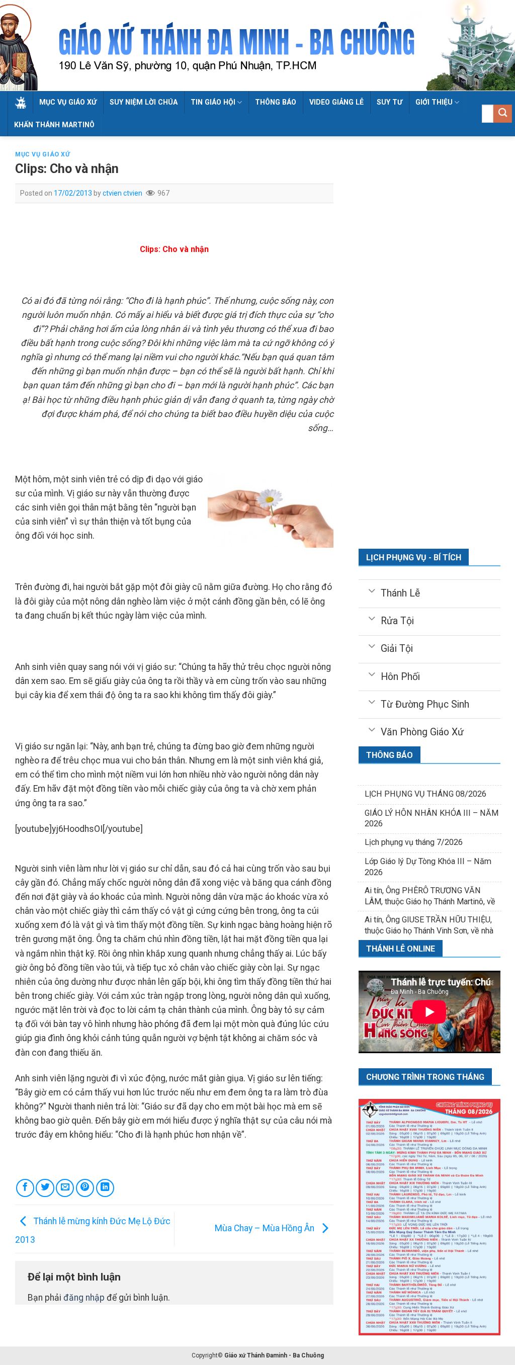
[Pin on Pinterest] (85, 1188)
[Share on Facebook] (25, 1188)
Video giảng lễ (336, 102)
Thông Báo (275, 102)
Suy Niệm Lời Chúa (144, 102)
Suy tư (389, 102)
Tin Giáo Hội (213, 102)
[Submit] (502, 114)
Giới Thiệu (434, 102)
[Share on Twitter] (45, 1188)
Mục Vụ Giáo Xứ (68, 102)
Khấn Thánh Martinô (54, 125)
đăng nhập (84, 1298)
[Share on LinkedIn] (105, 1188)
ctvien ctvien (122, 193)
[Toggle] (371, 590)
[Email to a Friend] (65, 1188)
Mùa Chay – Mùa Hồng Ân (265, 1228)
